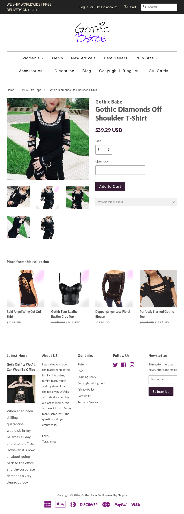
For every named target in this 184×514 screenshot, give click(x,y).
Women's (32, 57)
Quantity (102, 161)
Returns (83, 364)
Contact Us (84, 396)
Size (98, 141)
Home (10, 90)
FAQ (80, 371)
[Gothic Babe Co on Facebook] (123, 366)
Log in (83, 7)
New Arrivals (83, 57)
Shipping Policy (87, 377)
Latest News (17, 356)
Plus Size (145, 57)
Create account (106, 7)
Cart (133, 7)
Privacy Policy (86, 389)
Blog (86, 70)
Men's (57, 57)
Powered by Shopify (114, 495)
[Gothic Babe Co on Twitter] (115, 366)
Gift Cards (158, 70)
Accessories (31, 70)
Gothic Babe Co (91, 495)
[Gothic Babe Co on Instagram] (131, 366)
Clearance (64, 70)
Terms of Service (88, 402)
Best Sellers (115, 57)
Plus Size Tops (31, 90)
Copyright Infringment (120, 70)
